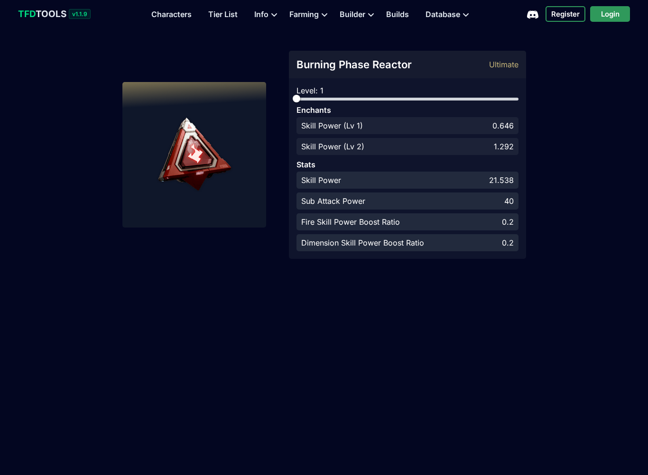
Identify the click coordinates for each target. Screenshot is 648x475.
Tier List (223, 14)
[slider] (296, 98)
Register (565, 13)
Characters (171, 14)
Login (610, 13)
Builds (397, 14)
